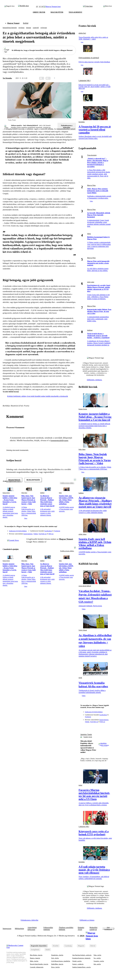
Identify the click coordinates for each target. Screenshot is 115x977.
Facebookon (48, 531)
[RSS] (72, 533)
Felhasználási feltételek (48, 928)
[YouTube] (68, 533)
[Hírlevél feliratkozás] (72, 526)
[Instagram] (68, 530)
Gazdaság (68, 946)
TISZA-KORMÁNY (75, 12)
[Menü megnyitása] (107, 6)
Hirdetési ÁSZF (81, 928)
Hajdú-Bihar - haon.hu (57, 964)
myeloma (21, 28)
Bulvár (92, 946)
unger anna (90, 282)
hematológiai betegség (10, 28)
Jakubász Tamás (86, 734)
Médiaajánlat (19, 928)
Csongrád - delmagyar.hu (36, 967)
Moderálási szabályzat (93, 928)
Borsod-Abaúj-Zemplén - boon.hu (39, 964)
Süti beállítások (108, 928)
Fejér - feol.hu (55, 958)
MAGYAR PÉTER (57, 12)
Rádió (48, 950)
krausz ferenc (6, 493)
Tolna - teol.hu (97, 955)
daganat (28, 28)
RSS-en (51, 534)
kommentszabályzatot (59, 440)
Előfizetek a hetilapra (94, 380)
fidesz (89, 234)
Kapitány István (88, 737)
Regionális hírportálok (39, 946)
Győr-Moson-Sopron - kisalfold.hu (60, 961)
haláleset (90, 330)
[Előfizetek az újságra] (88, 6)
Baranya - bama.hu (35, 958)
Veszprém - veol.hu (99, 961)
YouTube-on (42, 534)
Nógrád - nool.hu (77, 961)
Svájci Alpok (83, 630)
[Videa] (63, 533)
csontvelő (36, 28)
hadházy (42, 493)
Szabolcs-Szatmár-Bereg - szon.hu (81, 967)
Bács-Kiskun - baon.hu (36, 955)
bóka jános (24, 493)
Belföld (25, 23)
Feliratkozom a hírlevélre (66, 126)
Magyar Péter (91, 185)
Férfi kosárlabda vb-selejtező (89, 58)
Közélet (55, 946)
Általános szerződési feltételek (66, 928)
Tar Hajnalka (7, 78)
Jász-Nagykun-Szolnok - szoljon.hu (81, 955)
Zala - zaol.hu (97, 964)
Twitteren (57, 531)
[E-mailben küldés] (65, 78)
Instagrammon (27, 534)
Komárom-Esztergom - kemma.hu (81, 958)
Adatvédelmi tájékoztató (32, 928)
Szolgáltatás (35, 950)
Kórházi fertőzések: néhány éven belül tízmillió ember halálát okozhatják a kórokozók (37, 396)
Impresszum (7, 928)
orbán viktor (82, 534)
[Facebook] (63, 530)
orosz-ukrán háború (85, 586)
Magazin (81, 946)
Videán (35, 534)
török (80, 678)
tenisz (80, 785)
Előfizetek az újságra (87, 920)
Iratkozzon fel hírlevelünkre (18, 531)
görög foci (82, 33)
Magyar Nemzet (13, 23)
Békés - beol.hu (34, 961)
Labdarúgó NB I (84, 80)
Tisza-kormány (92, 155)
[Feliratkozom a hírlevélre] (23, 6)
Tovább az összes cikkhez (67, 551)
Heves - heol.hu (55, 967)
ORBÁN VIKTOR (39, 12)
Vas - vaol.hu (97, 958)
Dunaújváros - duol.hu (57, 955)
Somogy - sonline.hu (77, 964)
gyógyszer (44, 28)
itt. (50, 127)
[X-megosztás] (70, 78)
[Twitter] (72, 530)
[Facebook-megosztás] (74, 78)
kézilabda (82, 122)
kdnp (60, 493)
